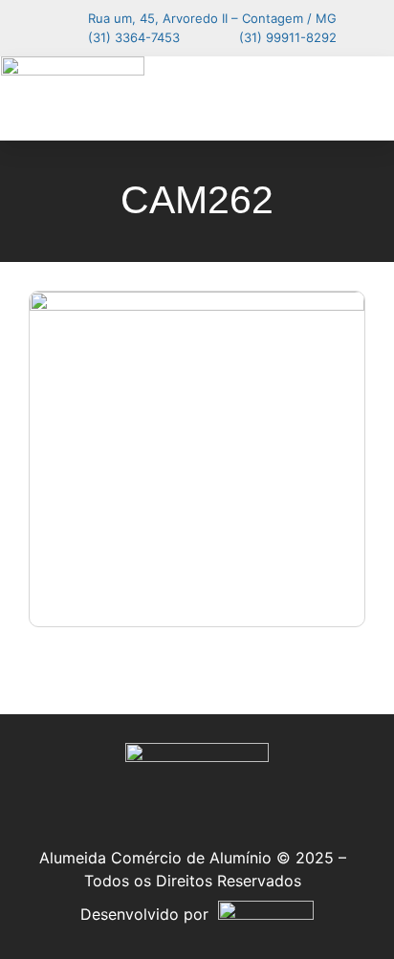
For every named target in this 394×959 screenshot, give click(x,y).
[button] (359, 98)
